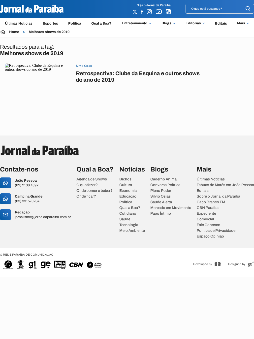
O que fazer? (87, 185)
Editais (221, 23)
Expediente (206, 213)
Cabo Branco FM (211, 202)
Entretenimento (134, 23)
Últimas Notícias (18, 23)
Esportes (50, 23)
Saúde (124, 219)
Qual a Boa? (101, 23)
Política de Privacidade (216, 231)
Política (74, 23)
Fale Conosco (208, 225)
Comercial (205, 219)
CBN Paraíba (208, 208)
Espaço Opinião (210, 236)
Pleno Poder (160, 191)
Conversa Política (165, 185)
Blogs (166, 23)
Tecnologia (128, 225)
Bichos (125, 179)
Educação (127, 196)
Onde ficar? (86, 196)
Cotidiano (127, 213)
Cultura (125, 185)
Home (14, 32)
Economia (128, 191)
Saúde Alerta (161, 202)
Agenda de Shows (91, 179)
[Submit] (248, 8)
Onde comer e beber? (94, 191)
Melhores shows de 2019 (49, 32)
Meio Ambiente (132, 231)
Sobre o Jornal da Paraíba (218, 196)
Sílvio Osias (160, 196)
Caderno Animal (164, 179)
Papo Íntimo (160, 213)
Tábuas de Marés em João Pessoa (225, 185)
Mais (241, 23)
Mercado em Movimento (170, 208)
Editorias (193, 23)
